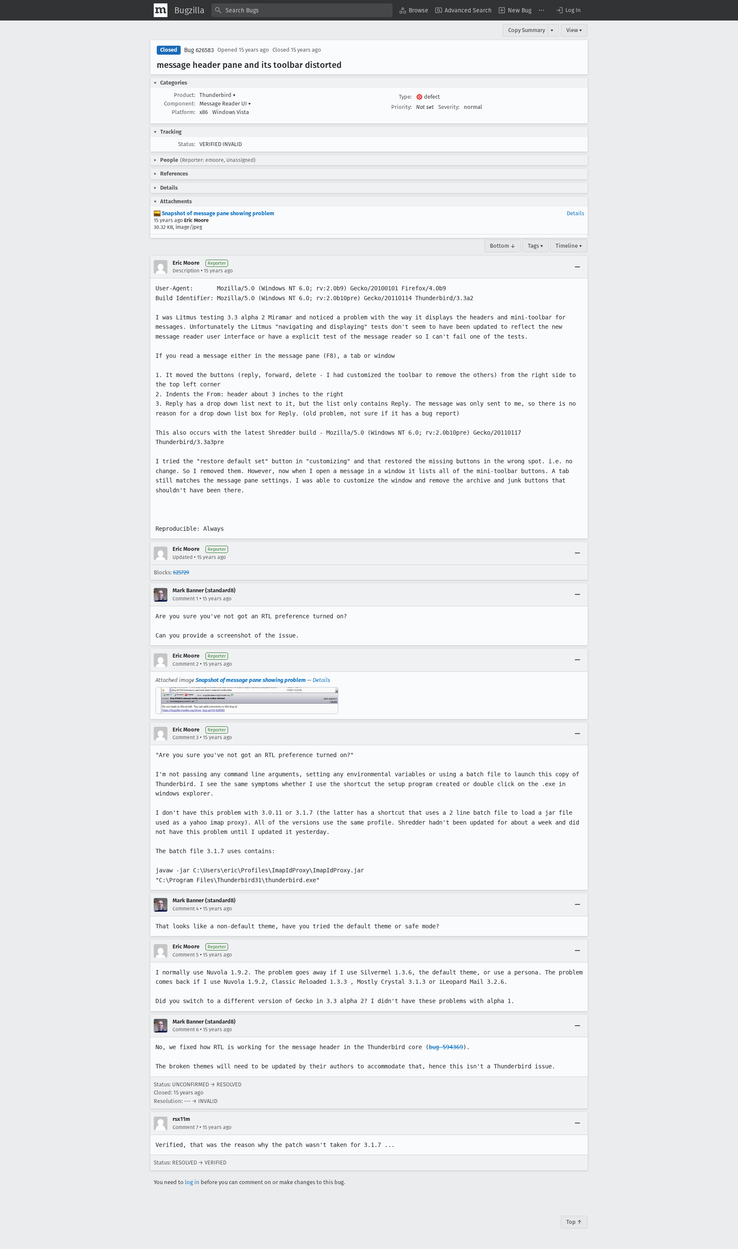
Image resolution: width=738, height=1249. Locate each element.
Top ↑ (574, 1222)
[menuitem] (414, 10)
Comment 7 (185, 1127)
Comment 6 (186, 1030)
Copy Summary (526, 30)
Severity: (449, 107)
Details (575, 213)
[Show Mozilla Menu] (160, 10)
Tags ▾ (535, 246)
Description (186, 271)
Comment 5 (186, 955)
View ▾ (574, 30)
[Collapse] (577, 267)
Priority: (401, 107)
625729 (181, 572)
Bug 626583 (199, 50)
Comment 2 (186, 664)
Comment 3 (186, 737)
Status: (186, 144)
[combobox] (301, 10)
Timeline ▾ (569, 246)
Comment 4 (186, 909)
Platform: (183, 112)
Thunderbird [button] (217, 95)
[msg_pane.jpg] (246, 700)
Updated (183, 557)
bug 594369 (446, 1047)
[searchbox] (301, 10)
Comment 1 (185, 599)
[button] (568, 10)
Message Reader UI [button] (225, 103)
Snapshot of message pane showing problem (217, 213)
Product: (184, 95)
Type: (405, 97)
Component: (179, 103)
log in (192, 1182)
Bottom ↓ (502, 246)
